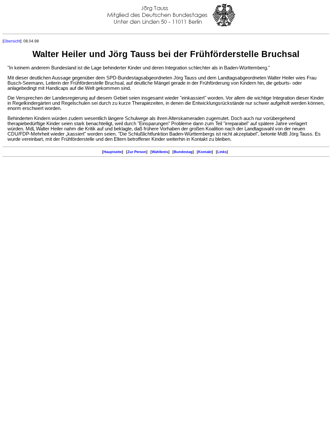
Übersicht (12, 41)
